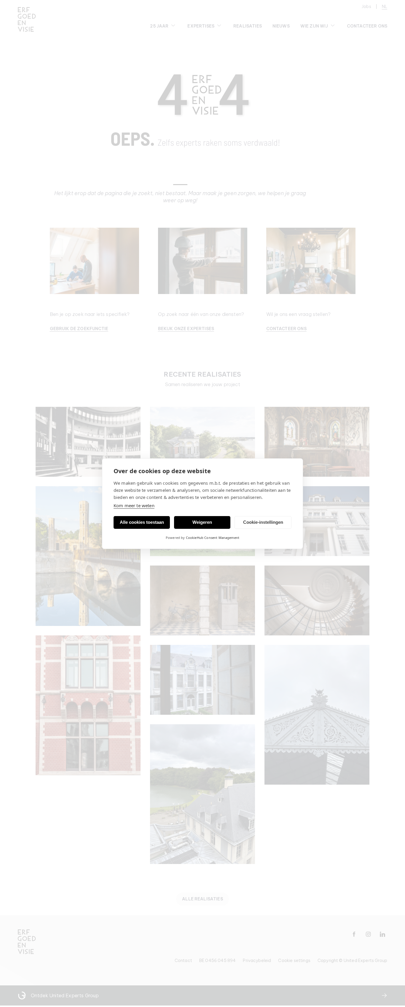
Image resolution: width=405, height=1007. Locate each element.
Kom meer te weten (134, 505)
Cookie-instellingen (263, 522)
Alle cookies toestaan (142, 522)
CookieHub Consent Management (212, 537)
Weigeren (202, 522)
